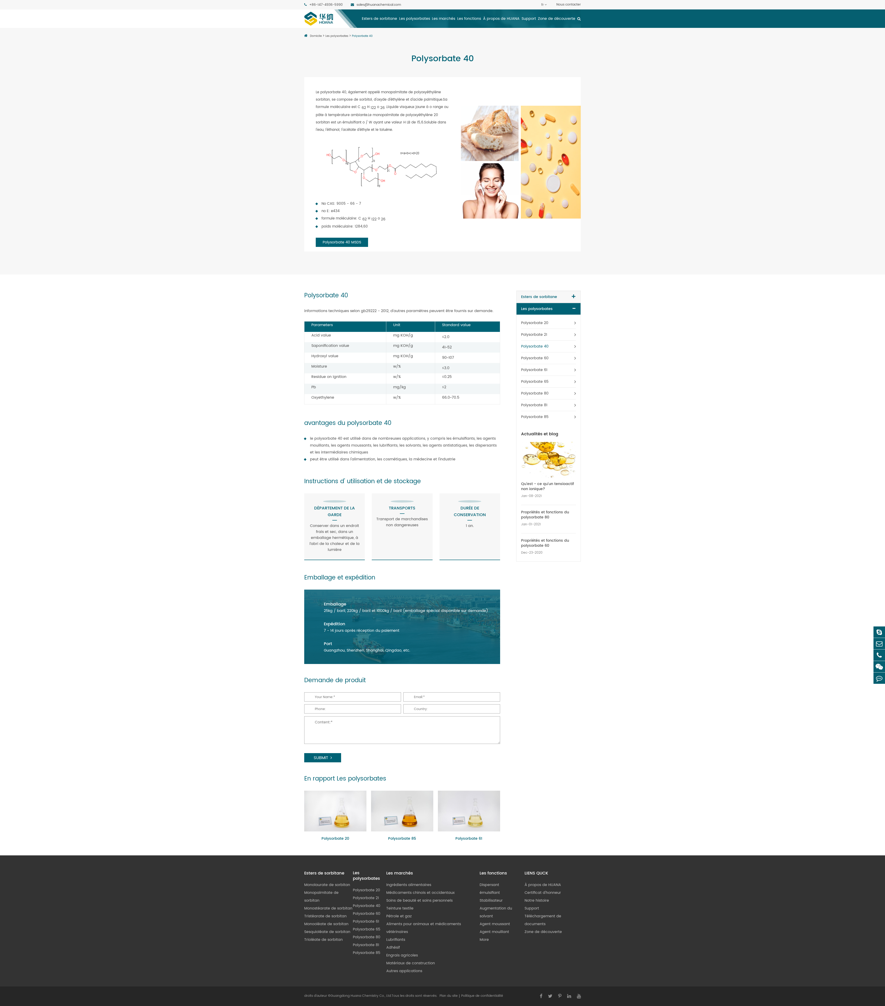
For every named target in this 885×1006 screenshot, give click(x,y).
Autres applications (404, 971)
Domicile (316, 36)
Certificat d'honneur (543, 893)
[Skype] (879, 632)
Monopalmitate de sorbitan (321, 897)
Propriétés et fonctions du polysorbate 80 (545, 515)
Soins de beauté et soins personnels (419, 901)
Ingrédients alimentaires (408, 885)
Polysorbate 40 (362, 36)
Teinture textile (399, 908)
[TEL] (879, 655)
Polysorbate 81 (534, 405)
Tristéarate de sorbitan (325, 916)
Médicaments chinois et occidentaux (420, 893)
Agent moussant (495, 924)
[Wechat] (879, 666)
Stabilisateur (491, 901)
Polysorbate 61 (468, 839)
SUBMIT (321, 757)
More (484, 940)
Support (529, 19)
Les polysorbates (414, 19)
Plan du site (449, 995)
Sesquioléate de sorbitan (327, 932)
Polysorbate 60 (535, 358)
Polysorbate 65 (535, 382)
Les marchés (443, 19)
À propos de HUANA (501, 19)
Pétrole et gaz (399, 916)
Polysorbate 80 (535, 393)
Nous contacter (568, 4)
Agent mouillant (494, 932)
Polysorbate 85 (402, 839)
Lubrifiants (395, 940)
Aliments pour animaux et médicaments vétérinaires (423, 928)
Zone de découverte (556, 19)
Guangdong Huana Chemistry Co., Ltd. (361, 995)
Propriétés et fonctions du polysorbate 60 (545, 543)
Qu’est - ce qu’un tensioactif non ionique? (547, 486)
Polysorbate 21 (534, 335)
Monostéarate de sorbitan (328, 908)
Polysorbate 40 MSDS (342, 242)
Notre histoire (537, 901)
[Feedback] (879, 678)
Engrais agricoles (402, 955)
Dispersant (489, 885)
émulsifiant (490, 893)
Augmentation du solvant (496, 912)
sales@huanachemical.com (378, 4)
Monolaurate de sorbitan (327, 885)
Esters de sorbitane (379, 19)
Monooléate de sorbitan (326, 924)
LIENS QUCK (536, 873)
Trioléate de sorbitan (323, 940)
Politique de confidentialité (482, 995)
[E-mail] (879, 643)
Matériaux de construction (410, 963)
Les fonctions (469, 19)
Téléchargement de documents (543, 920)
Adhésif (393, 947)
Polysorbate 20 (335, 839)
